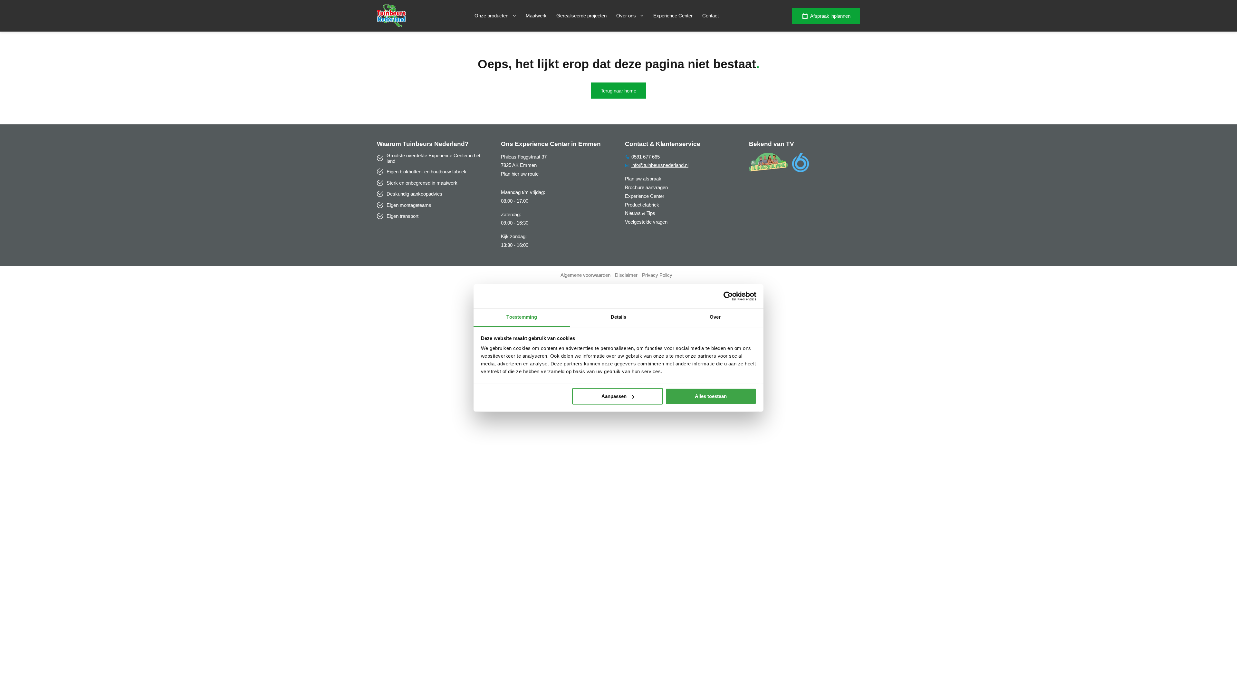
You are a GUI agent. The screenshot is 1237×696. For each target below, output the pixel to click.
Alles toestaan (711, 396)
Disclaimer (626, 275)
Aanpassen (614, 396)
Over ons (626, 15)
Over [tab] (715, 317)
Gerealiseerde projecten (581, 15)
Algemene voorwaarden (585, 275)
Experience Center (673, 15)
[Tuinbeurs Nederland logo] (391, 25)
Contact (710, 15)
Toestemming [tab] (521, 317)
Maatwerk (536, 15)
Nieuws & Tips (640, 213)
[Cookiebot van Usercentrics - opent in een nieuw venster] (728, 296)
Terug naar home (618, 90)
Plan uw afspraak (643, 178)
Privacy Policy (657, 275)
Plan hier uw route (520, 174)
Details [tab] (619, 317)
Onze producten (492, 15)
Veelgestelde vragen (646, 222)
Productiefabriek (642, 205)
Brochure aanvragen (646, 187)
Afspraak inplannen (830, 16)
